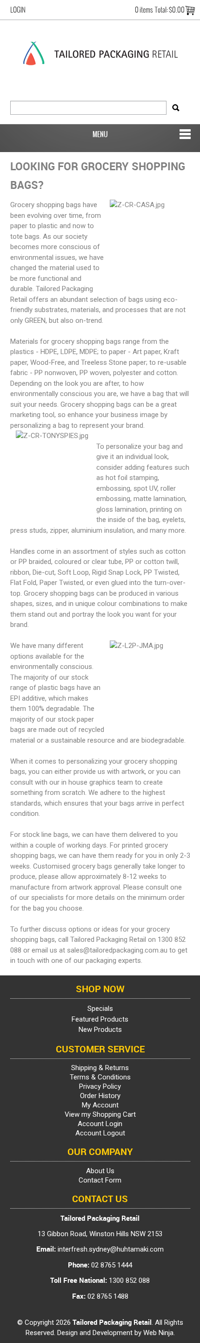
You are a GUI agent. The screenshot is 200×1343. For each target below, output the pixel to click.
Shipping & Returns (100, 1068)
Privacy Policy (100, 1086)
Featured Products (100, 1019)
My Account (100, 1105)
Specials (100, 1008)
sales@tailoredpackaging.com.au (117, 950)
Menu (100, 134)
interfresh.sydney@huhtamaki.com (111, 1249)
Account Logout (100, 1133)
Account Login (100, 1124)
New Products (100, 1029)
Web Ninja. (159, 1333)
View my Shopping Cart (100, 1114)
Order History (100, 1096)
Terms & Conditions (100, 1077)
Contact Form (100, 1180)
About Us (100, 1171)
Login (18, 9)
